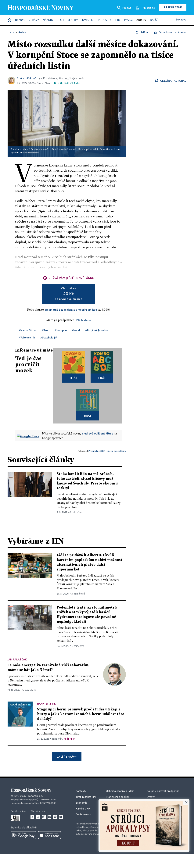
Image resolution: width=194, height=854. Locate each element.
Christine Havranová (29, 153)
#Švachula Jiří (48, 337)
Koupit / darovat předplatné (163, 791)
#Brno (45, 330)
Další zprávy (66, 756)
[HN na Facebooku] (38, 817)
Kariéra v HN (83, 808)
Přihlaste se (83, 320)
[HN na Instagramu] (44, 817)
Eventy (151, 797)
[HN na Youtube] (61, 817)
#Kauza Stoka (28, 330)
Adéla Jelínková (26, 78)
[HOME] (9, 20)
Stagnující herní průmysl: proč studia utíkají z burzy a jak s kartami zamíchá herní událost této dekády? (80, 714)
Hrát (73, 377)
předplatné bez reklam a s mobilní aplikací (71, 309)
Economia (81, 803)
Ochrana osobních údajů (120, 791)
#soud (76, 330)
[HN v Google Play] (23, 835)
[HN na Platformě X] (32, 817)
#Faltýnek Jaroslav (96, 330)
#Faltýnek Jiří (27, 337)
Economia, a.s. (35, 796)
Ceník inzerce (83, 814)
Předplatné (173, 7)
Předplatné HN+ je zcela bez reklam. (107, 450)
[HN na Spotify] (55, 817)
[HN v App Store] (49, 835)
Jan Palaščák (17, 659)
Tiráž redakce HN (86, 797)
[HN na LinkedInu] (49, 817)
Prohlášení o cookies (117, 797)
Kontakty (81, 791)
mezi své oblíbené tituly (97, 433)
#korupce (61, 330)
